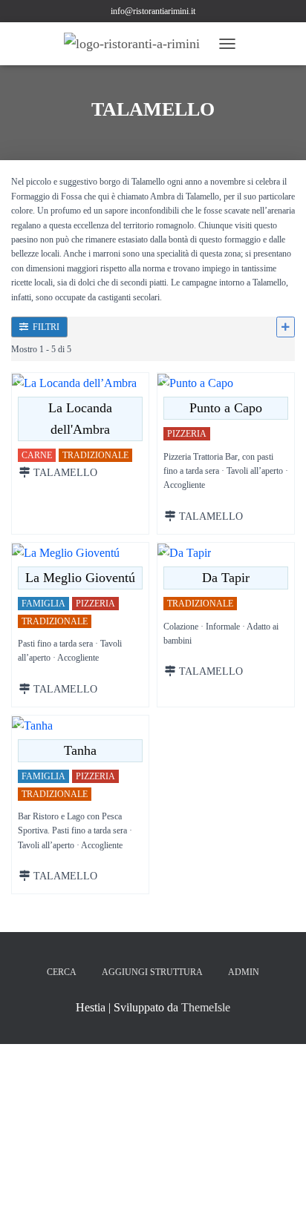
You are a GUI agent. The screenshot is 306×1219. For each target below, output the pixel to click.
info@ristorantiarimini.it (153, 11)
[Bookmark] (20, 382)
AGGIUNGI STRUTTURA (152, 972)
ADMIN (243, 972)
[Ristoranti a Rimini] (137, 44)
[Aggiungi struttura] (285, 327)
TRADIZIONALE (95, 456)
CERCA (61, 972)
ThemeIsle (205, 1007)
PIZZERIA (186, 434)
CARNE (37, 456)
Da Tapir (226, 577)
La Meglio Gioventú (80, 577)
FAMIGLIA (43, 604)
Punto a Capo (225, 407)
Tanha (80, 750)
